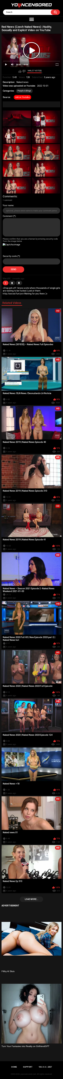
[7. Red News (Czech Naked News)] (17, 169)
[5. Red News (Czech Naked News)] (17, 152)
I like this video (20, 71)
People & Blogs (24, 91)
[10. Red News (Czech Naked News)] (46, 186)
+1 (12, 283)
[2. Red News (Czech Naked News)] (46, 118)
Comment (8, 216)
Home (14, 1067)
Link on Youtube (22, 97)
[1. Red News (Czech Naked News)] (17, 118)
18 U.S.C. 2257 (45, 1067)
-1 (19, 283)
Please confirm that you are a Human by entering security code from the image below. (30, 240)
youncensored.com (28, 1074)
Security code (10, 256)
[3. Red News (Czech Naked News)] (17, 135)
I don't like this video (24, 71)
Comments (10, 196)
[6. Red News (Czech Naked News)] (46, 152)
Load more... (31, 899)
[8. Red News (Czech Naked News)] (46, 169)
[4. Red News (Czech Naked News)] (46, 135)
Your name (8, 205)
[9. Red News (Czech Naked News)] (17, 186)
